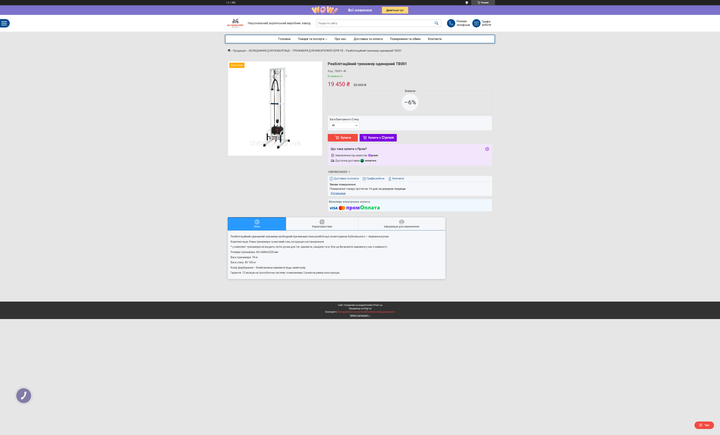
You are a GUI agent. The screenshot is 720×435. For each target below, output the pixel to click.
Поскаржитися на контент (351, 312)
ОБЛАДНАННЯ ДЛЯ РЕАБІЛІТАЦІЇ (269, 50)
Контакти (435, 39)
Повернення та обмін (405, 39)
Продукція (239, 50)
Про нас (340, 39)
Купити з (374, 137)
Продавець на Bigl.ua (360, 308)
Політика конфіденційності (380, 312)
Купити (346, 137)
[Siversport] (235, 23)
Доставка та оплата (368, 39)
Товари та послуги (311, 39)
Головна (284, 39)
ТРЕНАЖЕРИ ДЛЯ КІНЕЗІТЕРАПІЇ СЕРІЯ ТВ (317, 50)
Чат (707, 425)
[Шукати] (436, 23)
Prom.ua (378, 305)
